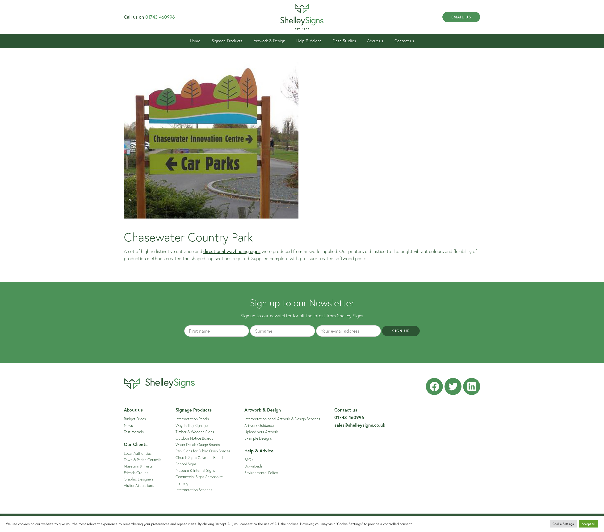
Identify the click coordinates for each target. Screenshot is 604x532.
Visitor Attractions (139, 485)
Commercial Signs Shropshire (199, 476)
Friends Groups (136, 472)
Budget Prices (135, 418)
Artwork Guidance (259, 425)
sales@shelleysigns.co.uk (359, 425)
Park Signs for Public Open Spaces (203, 450)
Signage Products (227, 40)
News (128, 425)
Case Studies (344, 40)
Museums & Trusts (138, 465)
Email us (461, 16)
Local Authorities (137, 453)
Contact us (404, 40)
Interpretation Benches (194, 489)
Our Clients (135, 444)
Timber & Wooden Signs (195, 431)
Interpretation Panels (192, 418)
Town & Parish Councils (142, 459)
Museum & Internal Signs (195, 470)
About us (375, 40)
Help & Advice (309, 40)
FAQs (248, 459)
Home (195, 40)
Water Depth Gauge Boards (198, 444)
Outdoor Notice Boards (194, 438)
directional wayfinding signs (231, 251)
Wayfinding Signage (192, 425)
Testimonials (134, 431)
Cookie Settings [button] (563, 524)
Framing (182, 483)
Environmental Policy (261, 472)
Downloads (253, 465)
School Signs (186, 463)
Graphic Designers (139, 478)
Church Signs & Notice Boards (200, 457)
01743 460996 (160, 17)
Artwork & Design (269, 40)
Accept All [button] (588, 524)
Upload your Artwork (261, 431)
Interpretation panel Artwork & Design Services (282, 418)
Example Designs (258, 438)
